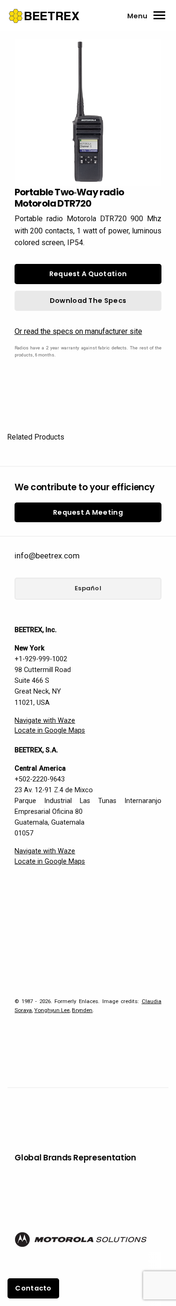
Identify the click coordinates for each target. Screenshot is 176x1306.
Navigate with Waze (45, 721)
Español (88, 588)
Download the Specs (88, 300)
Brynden (82, 1010)
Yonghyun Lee (51, 1010)
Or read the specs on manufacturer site (78, 331)
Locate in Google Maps (50, 730)
